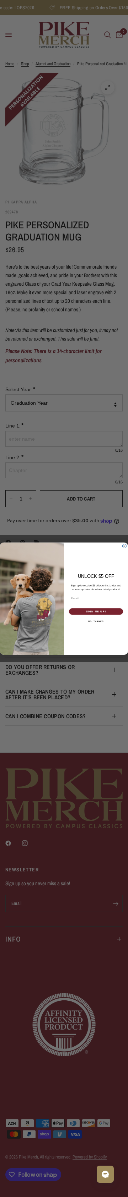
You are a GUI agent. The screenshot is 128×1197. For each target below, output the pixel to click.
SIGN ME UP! (96, 611)
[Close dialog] (124, 546)
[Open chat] (105, 1174)
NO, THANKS (96, 621)
